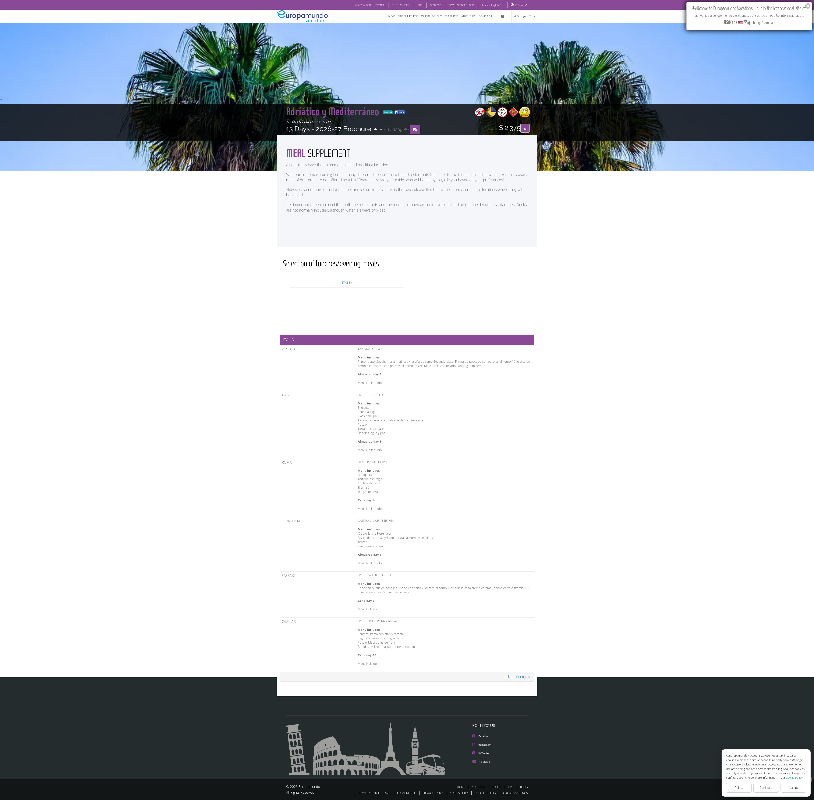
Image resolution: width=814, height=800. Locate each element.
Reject (739, 788)
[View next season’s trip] (375, 129)
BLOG (419, 5)
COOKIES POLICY (485, 793)
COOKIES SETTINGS (515, 793)
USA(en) (519, 5)
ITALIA (347, 282)
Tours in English (490, 5)
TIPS (510, 787)
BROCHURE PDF (407, 16)
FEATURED (452, 16)
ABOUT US (468, 16)
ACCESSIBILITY (459, 793)
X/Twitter (484, 753)
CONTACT (485, 16)
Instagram (484, 745)
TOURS (496, 787)
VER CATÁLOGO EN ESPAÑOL (370, 5)
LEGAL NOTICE (406, 793)
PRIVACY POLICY (432, 793)
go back (389, 112)
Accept (793, 788)
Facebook (484, 736)
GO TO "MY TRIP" (400, 5)
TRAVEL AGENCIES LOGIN (462, 5)
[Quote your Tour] (525, 128)
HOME (461, 787)
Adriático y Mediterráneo (333, 111)
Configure (766, 788)
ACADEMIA (435, 5)
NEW (391, 16)
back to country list (517, 676)
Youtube (484, 762)
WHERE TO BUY (431, 16)
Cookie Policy (794, 777)
